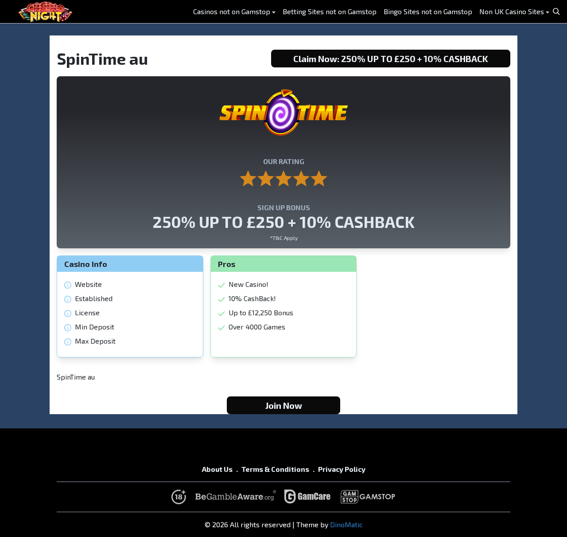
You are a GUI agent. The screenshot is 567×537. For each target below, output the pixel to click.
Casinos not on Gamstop (231, 11)
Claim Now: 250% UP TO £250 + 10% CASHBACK (390, 58)
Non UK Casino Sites (511, 11)
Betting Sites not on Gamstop (330, 11)
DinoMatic (346, 524)
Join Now (283, 405)
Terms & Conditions (275, 469)
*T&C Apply (284, 238)
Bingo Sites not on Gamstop (428, 11)
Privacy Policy (341, 469)
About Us (217, 469)
